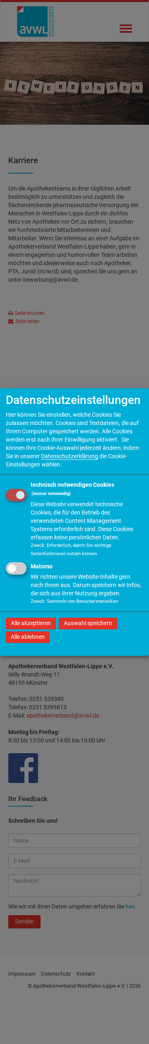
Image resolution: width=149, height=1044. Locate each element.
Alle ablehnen (28, 636)
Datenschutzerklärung (69, 455)
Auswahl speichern (88, 623)
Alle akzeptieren (31, 623)
